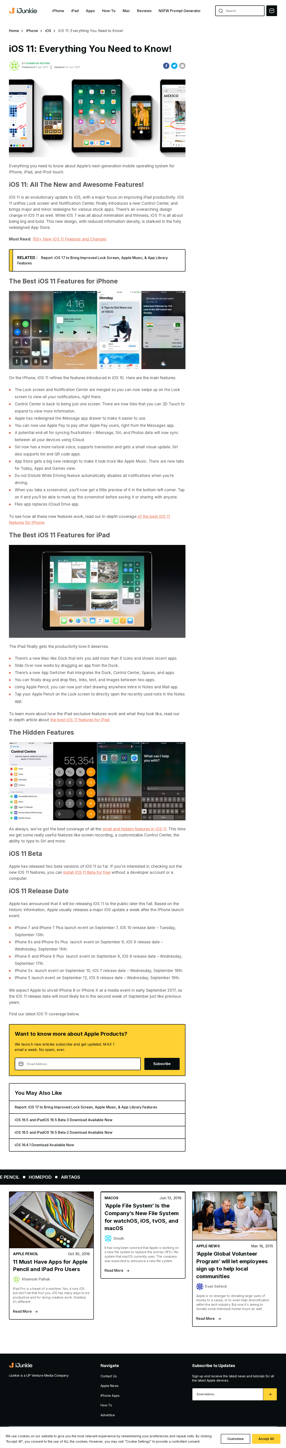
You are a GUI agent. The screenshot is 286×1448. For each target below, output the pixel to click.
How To (106, 1405)
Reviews (144, 11)
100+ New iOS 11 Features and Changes (70, 239)
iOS (48, 30)
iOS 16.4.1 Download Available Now (44, 1145)
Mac (126, 11)
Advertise (108, 1415)
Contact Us (109, 1376)
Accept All (266, 1439)
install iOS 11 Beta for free (86, 872)
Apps (90, 11)
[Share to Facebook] (166, 66)
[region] (143, 1437)
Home (14, 30)
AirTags (36, 1177)
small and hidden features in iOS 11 (134, 829)
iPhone (58, 11)
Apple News (110, 1386)
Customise (235, 1439)
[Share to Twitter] (174, 66)
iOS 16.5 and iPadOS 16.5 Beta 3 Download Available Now (63, 1120)
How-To (109, 11)
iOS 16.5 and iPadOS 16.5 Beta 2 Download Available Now (63, 1132)
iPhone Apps (110, 1395)
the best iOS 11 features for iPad (79, 719)
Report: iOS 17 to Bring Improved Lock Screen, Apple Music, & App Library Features (86, 1107)
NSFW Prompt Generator (180, 11)
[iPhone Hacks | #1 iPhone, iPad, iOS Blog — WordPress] (23, 11)
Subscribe (162, 1064)
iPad (75, 11)
